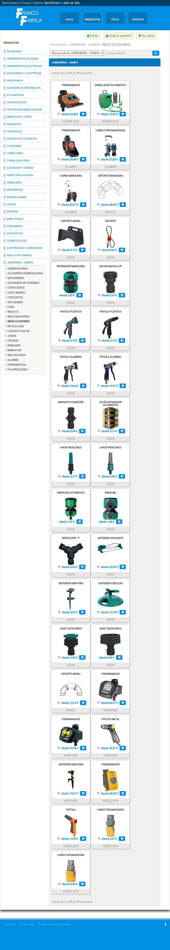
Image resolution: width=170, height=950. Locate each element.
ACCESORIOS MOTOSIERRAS (23, 282)
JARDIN (11, 335)
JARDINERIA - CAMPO (84, 45)
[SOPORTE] (110, 236)
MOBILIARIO (14, 345)
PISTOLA (71, 809)
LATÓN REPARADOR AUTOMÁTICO (110, 404)
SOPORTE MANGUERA (110, 175)
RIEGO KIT (13, 311)
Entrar (93, 36)
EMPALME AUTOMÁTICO (71, 492)
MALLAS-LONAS (16, 355)
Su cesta (147, 36)
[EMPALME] (110, 508)
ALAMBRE (12, 360)
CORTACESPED (16, 287)
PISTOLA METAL (110, 719)
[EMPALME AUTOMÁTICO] (71, 508)
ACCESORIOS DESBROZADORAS (25, 273)
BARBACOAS (14, 350)
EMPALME (110, 492)
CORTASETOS (15, 297)
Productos (58, 45)
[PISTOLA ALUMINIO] (71, 372)
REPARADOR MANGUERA (71, 266)
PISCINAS (12, 340)
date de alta (71, 3)
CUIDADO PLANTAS (18, 331)
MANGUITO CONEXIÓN (71, 402)
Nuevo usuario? (120, 36)
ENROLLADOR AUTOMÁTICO (110, 85)
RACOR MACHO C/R (110, 266)
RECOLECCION (15, 326)
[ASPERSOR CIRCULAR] (110, 597)
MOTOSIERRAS (15, 278)
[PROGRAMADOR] (71, 100)
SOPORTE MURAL (71, 221)
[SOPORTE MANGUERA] (110, 189)
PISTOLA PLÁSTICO (71, 311)
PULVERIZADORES (17, 369)
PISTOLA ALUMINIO (71, 356)
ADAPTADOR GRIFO (71, 628)
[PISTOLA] (71, 825)
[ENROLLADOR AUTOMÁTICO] (110, 101)
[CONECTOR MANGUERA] (110, 825)
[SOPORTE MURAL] (71, 236)
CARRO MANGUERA (71, 175)
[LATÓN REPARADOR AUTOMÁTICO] (110, 418)
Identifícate (52, 3)
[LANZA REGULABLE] (71, 463)
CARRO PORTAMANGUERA (110, 130)
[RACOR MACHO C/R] (110, 282)
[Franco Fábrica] (28, 17)
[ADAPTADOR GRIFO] (71, 644)
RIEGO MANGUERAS (18, 316)
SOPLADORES (15, 302)
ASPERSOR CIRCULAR (110, 583)
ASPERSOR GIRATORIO (70, 583)
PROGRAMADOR (71, 85)
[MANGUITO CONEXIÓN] (70, 418)
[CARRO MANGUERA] (71, 191)
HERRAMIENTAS (16, 364)
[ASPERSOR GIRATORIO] (70, 599)
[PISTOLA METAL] (110, 735)
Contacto (9, 924)
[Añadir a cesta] (83, 114)
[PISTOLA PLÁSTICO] (71, 327)
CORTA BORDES (16, 292)
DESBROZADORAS (17, 268)
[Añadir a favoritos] (58, 114)
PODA (10, 307)
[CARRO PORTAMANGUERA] (110, 146)
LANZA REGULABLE (71, 447)
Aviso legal (27, 924)
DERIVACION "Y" (71, 538)
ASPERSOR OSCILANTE (110, 538)
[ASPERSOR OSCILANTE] (110, 548)
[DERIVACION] (71, 553)
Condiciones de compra (54, 924)
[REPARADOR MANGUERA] (70, 282)
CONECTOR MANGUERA (110, 809)
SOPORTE (110, 221)
